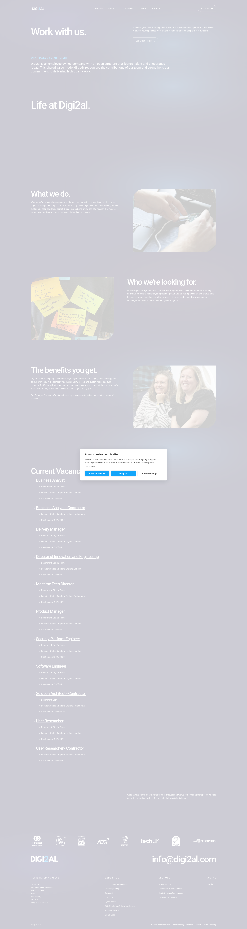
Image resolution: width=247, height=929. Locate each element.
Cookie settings (149, 473)
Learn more (90, 466)
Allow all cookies (97, 473)
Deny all (123, 473)
